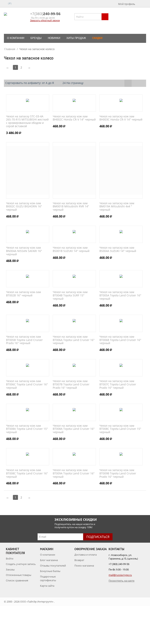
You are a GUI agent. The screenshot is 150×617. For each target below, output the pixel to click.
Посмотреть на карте (121, 580)
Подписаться (97, 537)
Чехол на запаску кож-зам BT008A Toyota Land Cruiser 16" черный (74, 429)
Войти (9, 558)
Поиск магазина (84, 565)
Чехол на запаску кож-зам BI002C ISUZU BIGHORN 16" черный (24, 206)
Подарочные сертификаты (48, 578)
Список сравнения (17, 580)
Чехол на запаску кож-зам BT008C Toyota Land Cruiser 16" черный (27, 473)
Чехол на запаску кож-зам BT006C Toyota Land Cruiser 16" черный (27, 384)
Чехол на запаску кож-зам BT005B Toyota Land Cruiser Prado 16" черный (24, 340)
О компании (15, 38)
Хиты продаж (76, 38)
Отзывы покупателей (53, 565)
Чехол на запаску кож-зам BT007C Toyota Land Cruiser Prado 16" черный (117, 384)
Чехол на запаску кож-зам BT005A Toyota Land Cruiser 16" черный (120, 295)
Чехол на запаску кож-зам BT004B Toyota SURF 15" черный (70, 295)
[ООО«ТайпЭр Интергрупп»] (16, 21)
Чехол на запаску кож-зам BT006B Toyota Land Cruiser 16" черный (120, 340)
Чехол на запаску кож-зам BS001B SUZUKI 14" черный (71, 249)
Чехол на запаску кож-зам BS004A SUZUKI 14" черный (117, 249)
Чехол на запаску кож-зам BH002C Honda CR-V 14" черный (74, 118)
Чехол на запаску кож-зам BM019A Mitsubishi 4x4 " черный (116, 206)
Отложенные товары (18, 575)
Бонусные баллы (50, 571)
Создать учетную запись (21, 564)
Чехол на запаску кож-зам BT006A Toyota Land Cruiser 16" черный (74, 340)
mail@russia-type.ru (120, 575)
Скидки (97, 38)
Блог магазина (49, 560)
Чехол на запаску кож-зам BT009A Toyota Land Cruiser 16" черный (74, 473)
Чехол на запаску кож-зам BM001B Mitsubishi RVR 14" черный (71, 206)
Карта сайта (47, 585)
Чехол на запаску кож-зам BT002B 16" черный (23, 294)
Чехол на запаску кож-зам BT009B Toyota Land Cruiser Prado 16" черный (117, 473)
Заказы (10, 569)
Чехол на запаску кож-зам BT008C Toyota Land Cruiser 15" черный (120, 429)
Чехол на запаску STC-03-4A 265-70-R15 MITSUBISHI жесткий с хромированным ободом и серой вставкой (27, 121)
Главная (9, 49)
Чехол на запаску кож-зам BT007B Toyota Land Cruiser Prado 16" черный (71, 384)
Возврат (79, 560)
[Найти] (105, 16)
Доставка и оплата (85, 554)
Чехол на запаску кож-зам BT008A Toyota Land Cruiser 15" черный (27, 429)
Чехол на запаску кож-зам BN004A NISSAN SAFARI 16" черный (24, 251)
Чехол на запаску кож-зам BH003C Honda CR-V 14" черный (120, 118)
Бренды (36, 38)
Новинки (54, 38)
